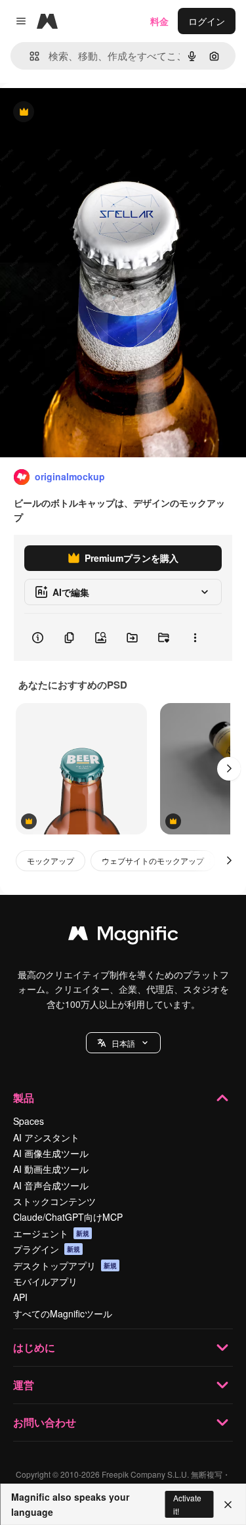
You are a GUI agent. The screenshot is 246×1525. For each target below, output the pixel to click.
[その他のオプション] (195, 637)
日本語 (123, 1043)
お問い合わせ (44, 1422)
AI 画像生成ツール (51, 1153)
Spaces (28, 1120)
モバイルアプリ (45, 1281)
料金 (159, 21)
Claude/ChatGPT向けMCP (68, 1216)
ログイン (206, 21)
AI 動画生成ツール (51, 1168)
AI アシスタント (46, 1137)
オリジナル (90, 113)
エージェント (51, 1233)
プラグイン (46, 1249)
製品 (23, 1097)
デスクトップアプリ (65, 1265)
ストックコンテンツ (54, 1201)
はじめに (34, 1347)
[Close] (228, 1505)
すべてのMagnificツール (62, 1313)
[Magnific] (123, 936)
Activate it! (187, 1504)
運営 (23, 1384)
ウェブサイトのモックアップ (153, 860)
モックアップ (50, 860)
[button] (123, 1042)
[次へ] (229, 768)
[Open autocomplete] (29, 56)
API (20, 1297)
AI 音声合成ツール (51, 1185)
